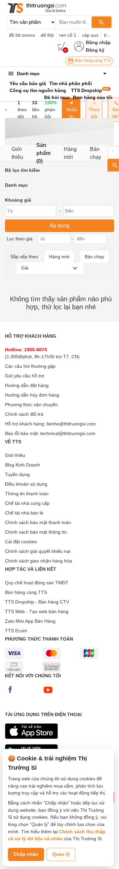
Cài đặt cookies (21, 541)
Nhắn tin (71, 113)
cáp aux (90, 35)
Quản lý (61, 854)
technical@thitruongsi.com (68, 433)
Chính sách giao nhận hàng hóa (38, 560)
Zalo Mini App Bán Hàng (30, 621)
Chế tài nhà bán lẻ (24, 512)
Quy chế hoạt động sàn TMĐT (36, 582)
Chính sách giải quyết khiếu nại (37, 551)
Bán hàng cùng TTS (92, 60)
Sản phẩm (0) (43, 153)
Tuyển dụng (17, 474)
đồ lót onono (22, 35)
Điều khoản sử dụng (26, 484)
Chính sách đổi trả (24, 414)
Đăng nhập (98, 42)
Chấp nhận (26, 854)
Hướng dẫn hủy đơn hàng (32, 395)
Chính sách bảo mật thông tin (36, 532)
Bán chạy (95, 153)
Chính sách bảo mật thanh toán (38, 522)
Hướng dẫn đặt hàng (27, 385)
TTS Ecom (16, 630)
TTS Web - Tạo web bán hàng (36, 611)
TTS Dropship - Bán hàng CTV (37, 601)
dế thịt (47, 35)
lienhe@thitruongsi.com (71, 423)
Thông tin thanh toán (27, 493)
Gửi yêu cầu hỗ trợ (24, 375)
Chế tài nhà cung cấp (27, 503)
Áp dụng (59, 225)
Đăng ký (95, 50)
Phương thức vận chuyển (31, 404)
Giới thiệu (17, 153)
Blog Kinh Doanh (22, 464)
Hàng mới (70, 153)
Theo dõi (94, 113)
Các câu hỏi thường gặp (30, 366)
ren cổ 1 (67, 35)
